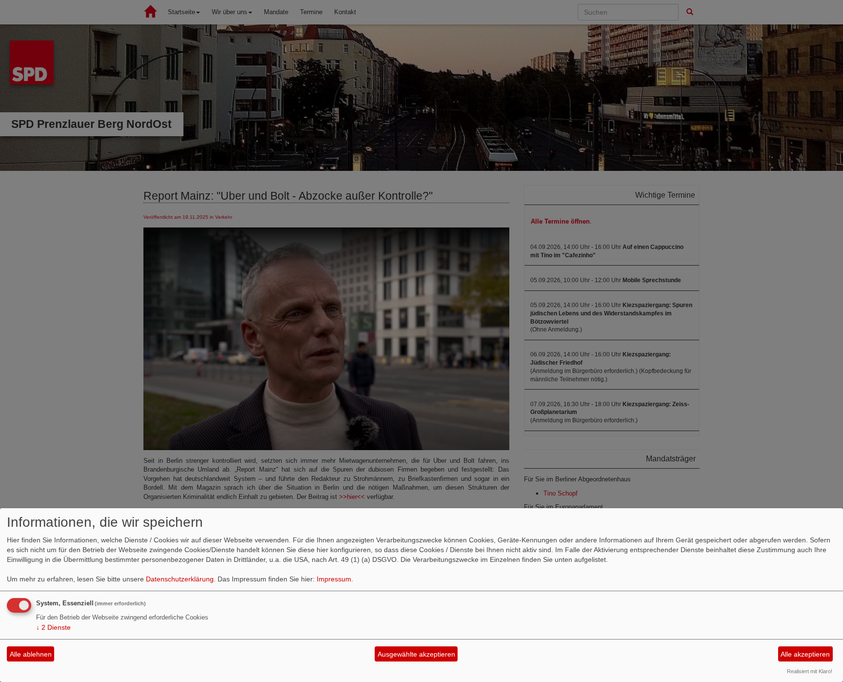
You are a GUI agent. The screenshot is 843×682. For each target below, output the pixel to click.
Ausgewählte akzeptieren (416, 654)
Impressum (334, 579)
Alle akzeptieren (805, 654)
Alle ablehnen (31, 654)
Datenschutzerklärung (180, 579)
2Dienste (53, 627)
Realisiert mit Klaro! (809, 671)
